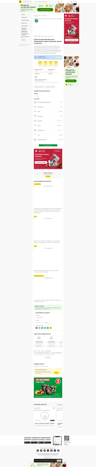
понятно (59, 460)
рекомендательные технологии (48, 460)
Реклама (59, 19)
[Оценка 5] (42, 322)
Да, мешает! (48, 176)
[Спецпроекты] (30, 17)
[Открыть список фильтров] (58, 1)
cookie (55, 460)
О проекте (23, 39)
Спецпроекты (24, 17)
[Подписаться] (54, 408)
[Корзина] (71, 1)
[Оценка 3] (39, 322)
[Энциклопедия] (30, 25)
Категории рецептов (55, 454)
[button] (34, 340)
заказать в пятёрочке (49, 145)
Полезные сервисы (25, 20)
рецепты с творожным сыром (56, 352)
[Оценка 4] (41, 322)
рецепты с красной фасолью (49, 354)
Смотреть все (59, 404)
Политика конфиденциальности (44, 453)
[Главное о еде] (30, 23)
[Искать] (61, 2)
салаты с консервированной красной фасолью (42, 352)
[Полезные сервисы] (30, 20)
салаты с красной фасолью (38, 354)
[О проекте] (30, 40)
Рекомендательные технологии (46, 454)
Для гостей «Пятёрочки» (24, 29)
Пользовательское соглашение (54, 453)
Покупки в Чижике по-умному (25, 34)
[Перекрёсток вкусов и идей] (30, 31)
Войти (56, 372)
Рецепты (23, 14)
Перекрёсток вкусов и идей (24, 31)
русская (36, 77)
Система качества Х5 (25, 37)
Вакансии (39, 454)
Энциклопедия (24, 25)
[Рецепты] (30, 14)
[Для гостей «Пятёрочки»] (30, 28)
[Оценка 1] (36, 322)
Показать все (48, 357)
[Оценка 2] (38, 322)
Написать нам (48, 457)
